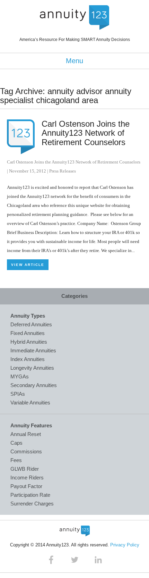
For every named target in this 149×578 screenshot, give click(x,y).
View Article (27, 265)
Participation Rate (30, 495)
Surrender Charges (32, 503)
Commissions (26, 451)
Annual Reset (25, 434)
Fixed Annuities (27, 333)
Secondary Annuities (33, 385)
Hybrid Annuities (28, 342)
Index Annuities (27, 359)
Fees (16, 460)
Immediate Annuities (33, 350)
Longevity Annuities (32, 368)
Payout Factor (26, 486)
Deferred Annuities (31, 324)
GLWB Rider (24, 469)
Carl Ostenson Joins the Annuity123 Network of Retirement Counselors (86, 133)
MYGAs (19, 376)
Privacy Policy (124, 544)
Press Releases (62, 171)
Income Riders (27, 477)
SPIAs (17, 394)
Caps (16, 443)
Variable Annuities (30, 402)
